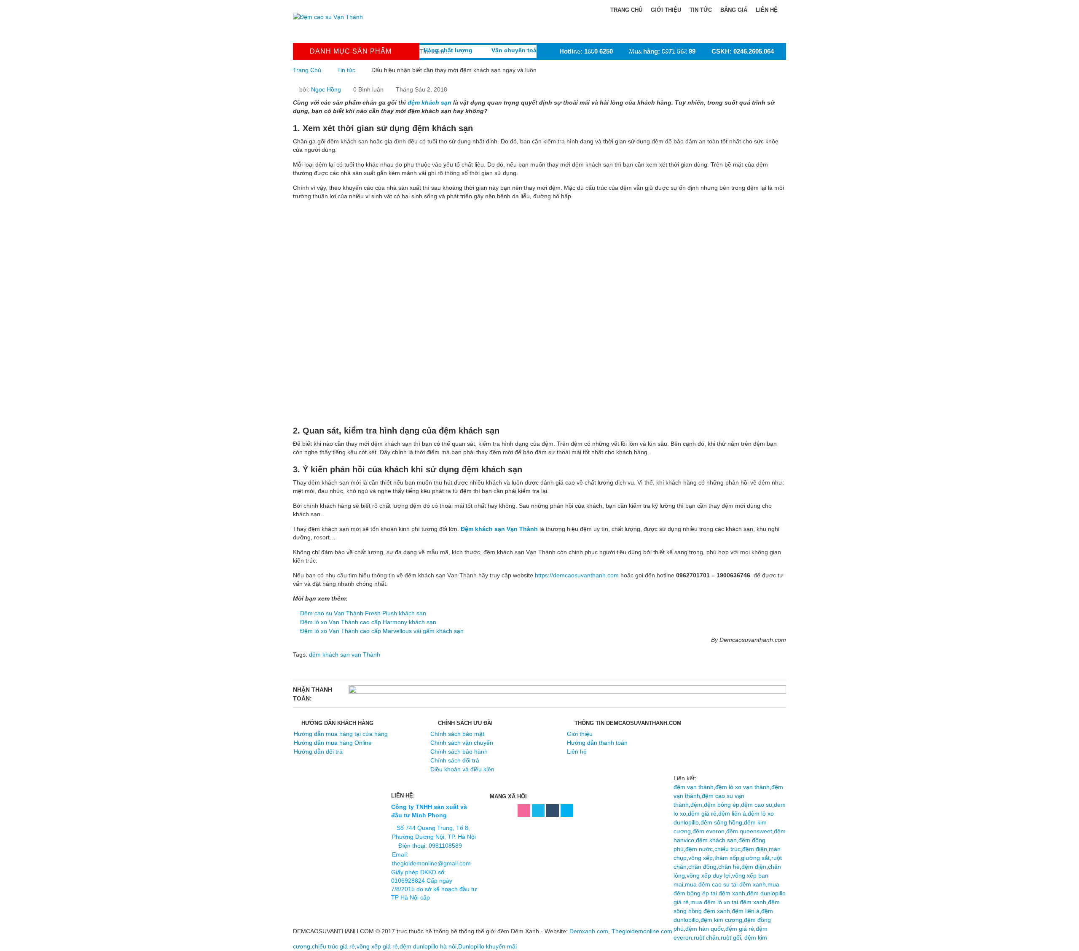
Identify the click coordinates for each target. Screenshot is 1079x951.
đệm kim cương (721, 919)
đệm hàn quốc (704, 928)
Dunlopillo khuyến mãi (487, 946)
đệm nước (699, 849)
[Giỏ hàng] (673, 35)
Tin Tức (701, 10)
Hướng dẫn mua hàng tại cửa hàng (341, 733)
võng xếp (700, 857)
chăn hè (729, 866)
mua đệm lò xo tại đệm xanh (728, 902)
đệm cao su (756, 804)
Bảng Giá (733, 10)
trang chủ (625, 10)
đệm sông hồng (721, 822)
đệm (696, 804)
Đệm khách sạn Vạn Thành (499, 528)
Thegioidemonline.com (642, 931)
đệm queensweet (749, 831)
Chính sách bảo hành (459, 751)
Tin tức (346, 70)
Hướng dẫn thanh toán (597, 742)
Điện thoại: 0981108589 (430, 845)
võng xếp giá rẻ (377, 946)
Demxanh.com (588, 931)
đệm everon (708, 831)
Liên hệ (767, 10)
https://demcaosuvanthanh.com (577, 575)
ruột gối (731, 937)
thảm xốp (726, 857)
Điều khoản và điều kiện (462, 769)
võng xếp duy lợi (708, 875)
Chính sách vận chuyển (461, 742)
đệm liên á (732, 813)
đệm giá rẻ (702, 813)
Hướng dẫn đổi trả (318, 751)
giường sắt (755, 857)
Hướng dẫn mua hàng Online (333, 742)
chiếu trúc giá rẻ (333, 946)
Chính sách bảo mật (457, 733)
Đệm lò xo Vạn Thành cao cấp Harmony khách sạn (368, 622)
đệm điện (754, 849)
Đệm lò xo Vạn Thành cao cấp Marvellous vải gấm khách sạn (382, 631)
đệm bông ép (721, 804)
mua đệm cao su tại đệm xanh (725, 884)
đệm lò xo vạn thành (742, 787)
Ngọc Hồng (326, 89)
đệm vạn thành (694, 787)
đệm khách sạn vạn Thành (344, 654)
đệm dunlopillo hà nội (428, 946)
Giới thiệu (666, 10)
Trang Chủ (307, 70)
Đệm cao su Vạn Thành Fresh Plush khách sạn (363, 613)
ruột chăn (706, 937)
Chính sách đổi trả (454, 760)
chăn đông (702, 866)
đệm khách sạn (716, 840)
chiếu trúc (727, 849)
